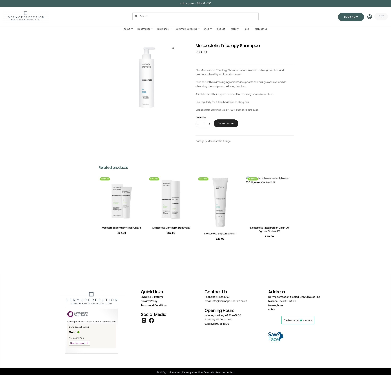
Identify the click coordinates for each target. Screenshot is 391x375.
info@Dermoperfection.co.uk (229, 301)
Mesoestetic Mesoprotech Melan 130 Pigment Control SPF (269, 229)
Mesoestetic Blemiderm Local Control (121, 228)
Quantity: (201, 117)
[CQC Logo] (77, 317)
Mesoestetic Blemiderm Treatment (171, 228)
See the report (77, 343)
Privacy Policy (149, 301)
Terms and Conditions (154, 305)
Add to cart (228, 123)
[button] (173, 48)
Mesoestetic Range (219, 141)
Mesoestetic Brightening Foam (220, 233)
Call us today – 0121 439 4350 (195, 3)
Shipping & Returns (152, 297)
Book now (351, 17)
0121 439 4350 (221, 297)
